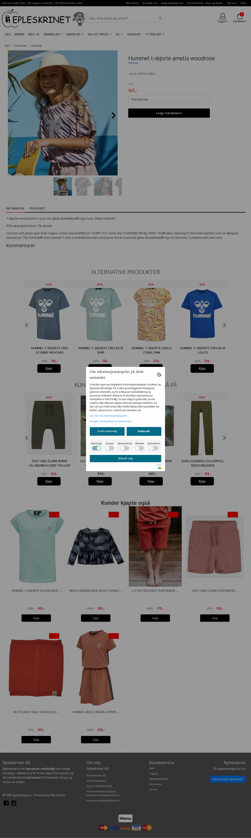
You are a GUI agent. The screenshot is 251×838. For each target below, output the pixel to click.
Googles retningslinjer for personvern (111, 421)
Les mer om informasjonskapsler (108, 415)
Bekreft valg (125, 458)
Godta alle (144, 431)
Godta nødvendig (107, 431)
